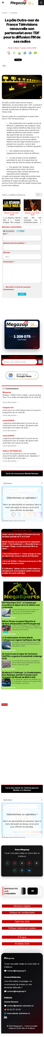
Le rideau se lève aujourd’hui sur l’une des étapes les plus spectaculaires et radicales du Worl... (26, 644)
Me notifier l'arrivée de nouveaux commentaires (17, 288)
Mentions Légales (22, 906)
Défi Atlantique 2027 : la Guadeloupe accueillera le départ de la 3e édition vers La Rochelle (21, 605)
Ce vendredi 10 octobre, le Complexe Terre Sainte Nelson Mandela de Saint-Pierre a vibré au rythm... (26, 662)
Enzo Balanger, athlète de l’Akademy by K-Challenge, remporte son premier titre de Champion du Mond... (26, 681)
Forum (4, 704)
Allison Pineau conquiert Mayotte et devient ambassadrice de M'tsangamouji (21, 622)
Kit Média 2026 (22, 944)
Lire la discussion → (11, 402)
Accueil (4, 13)
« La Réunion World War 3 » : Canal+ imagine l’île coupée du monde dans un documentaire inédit (11, 220)
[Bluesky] (29, 870)
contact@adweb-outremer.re (20, 1006)
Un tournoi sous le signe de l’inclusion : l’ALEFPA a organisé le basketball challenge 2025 (22, 656)
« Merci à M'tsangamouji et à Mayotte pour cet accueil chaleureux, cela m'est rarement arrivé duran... (27, 628)
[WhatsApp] (15, 870)
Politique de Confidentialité (22, 912)
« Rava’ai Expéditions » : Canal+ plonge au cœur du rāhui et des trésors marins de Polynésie (21, 555)
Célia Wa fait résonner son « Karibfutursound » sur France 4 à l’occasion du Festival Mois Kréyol (32, 220)
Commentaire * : (9, 262)
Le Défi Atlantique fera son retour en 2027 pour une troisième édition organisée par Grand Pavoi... (25, 611)
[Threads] (37, 863)
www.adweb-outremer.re (18, 1013)
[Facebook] (7, 863)
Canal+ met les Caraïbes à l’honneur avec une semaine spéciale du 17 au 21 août (21, 535)
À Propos (22, 937)
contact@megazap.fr (16, 971)
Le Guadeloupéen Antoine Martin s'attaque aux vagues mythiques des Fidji (21, 638)
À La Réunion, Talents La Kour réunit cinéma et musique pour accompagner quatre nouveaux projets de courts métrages (21, 570)
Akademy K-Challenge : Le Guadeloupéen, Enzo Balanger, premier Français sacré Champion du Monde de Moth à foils (21, 674)
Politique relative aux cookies (22, 928)
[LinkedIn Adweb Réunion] (5, 1017)
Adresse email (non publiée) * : (14, 243)
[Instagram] (15, 863)
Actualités (13, 13)
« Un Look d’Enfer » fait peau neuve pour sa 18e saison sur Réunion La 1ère (22, 562)
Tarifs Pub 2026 (22, 921)
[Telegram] (22, 870)
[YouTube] (29, 863)
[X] (22, 863)
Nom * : (5, 234)
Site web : (6, 252)
